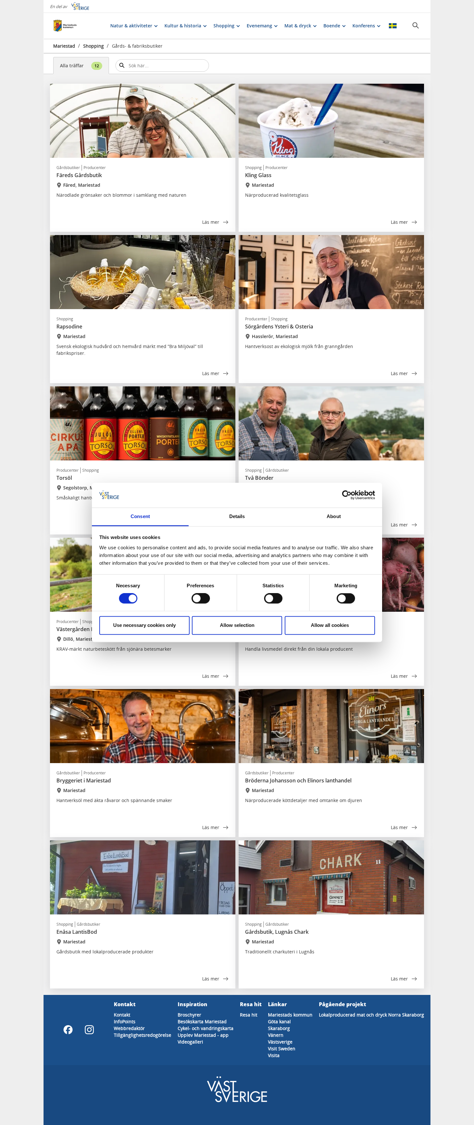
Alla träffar (79, 65)
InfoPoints (124, 1021)
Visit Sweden (281, 1048)
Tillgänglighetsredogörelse (142, 1035)
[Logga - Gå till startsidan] (75, 25)
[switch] (201, 598)
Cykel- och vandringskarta (205, 1028)
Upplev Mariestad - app (203, 1035)
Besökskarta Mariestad (202, 1021)
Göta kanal (279, 1021)
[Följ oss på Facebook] (68, 1030)
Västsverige (280, 1042)
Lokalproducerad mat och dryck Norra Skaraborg (371, 1015)
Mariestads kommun (290, 1015)
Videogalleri (190, 1042)
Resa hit (248, 1015)
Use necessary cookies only (144, 625)
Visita (274, 1055)
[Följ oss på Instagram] (89, 1030)
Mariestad (64, 46)
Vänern (275, 1035)
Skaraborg (279, 1028)
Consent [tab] (140, 516)
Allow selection (237, 625)
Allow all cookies (330, 625)
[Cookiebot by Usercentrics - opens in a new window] (347, 495)
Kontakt (122, 1015)
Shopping (93, 46)
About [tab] (334, 516)
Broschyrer (189, 1015)
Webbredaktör (129, 1028)
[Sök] (415, 25)
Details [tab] (237, 516)
